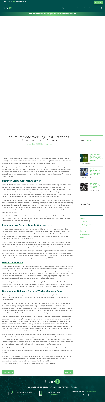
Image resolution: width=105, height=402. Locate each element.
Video (82, 237)
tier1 (30, 144)
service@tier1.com (24, 395)
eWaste (82, 218)
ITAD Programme (86, 225)
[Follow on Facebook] (79, 395)
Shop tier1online (81, 8)
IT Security (84, 221)
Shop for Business (93, 8)
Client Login (98, 2)
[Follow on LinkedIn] (88, 395)
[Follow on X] (84, 395)
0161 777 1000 (55, 395)
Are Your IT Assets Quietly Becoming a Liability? (95, 185)
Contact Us (71, 8)
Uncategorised (47, 144)
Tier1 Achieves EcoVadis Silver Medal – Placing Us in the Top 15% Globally (96, 157)
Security (83, 231)
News (82, 228)
